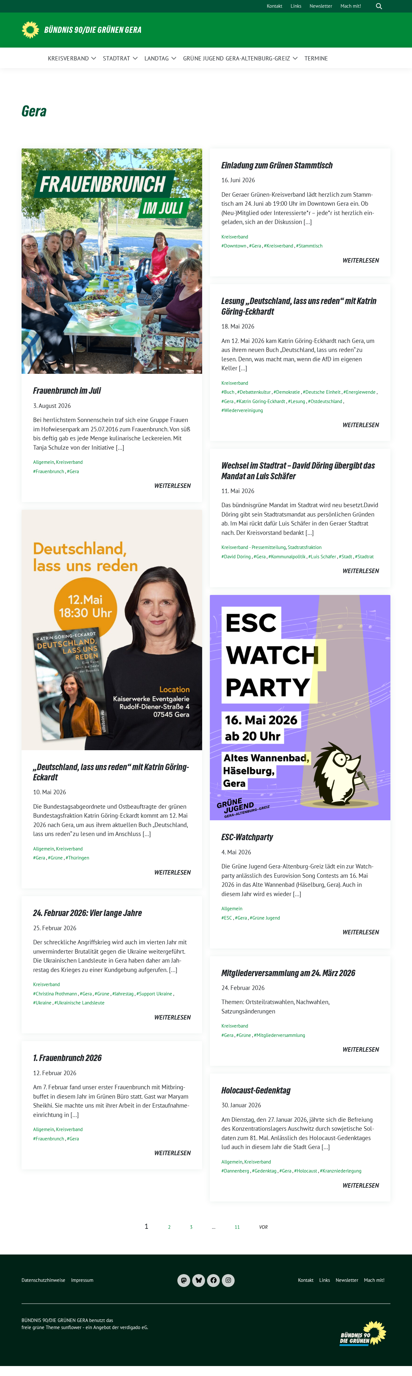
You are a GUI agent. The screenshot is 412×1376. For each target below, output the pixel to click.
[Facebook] (213, 1280)
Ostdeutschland (326, 401)
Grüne (57, 858)
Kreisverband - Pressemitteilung (253, 547)
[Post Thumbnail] (112, 260)
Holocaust (307, 1171)
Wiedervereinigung (243, 410)
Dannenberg (236, 1171)
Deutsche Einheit (323, 392)
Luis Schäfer (323, 556)
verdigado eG (133, 1327)
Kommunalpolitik (288, 556)
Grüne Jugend (266, 918)
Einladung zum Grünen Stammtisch (277, 165)
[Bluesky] (198, 1280)
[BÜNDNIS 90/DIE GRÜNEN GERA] (30, 29)
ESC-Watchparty (247, 837)
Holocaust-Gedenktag (256, 1090)
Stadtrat (366, 556)
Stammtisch (311, 246)
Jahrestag (124, 994)
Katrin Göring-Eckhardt (262, 401)
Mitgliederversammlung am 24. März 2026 (288, 973)
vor (263, 1227)
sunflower (71, 1327)
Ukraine (44, 1003)
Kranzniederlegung (342, 1171)
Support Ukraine (155, 994)
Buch (229, 392)
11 (237, 1227)
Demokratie (288, 392)
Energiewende (361, 392)
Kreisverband (69, 462)
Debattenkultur (255, 392)
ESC (228, 918)
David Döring (237, 556)
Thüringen (78, 858)
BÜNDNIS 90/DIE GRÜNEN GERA (93, 30)
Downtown (235, 246)
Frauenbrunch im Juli (67, 390)
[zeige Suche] (379, 6)
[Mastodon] (183, 1280)
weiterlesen (172, 486)
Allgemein (43, 462)
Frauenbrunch (50, 471)
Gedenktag (265, 1171)
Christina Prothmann (56, 994)
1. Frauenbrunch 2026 (67, 1058)
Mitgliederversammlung (281, 1035)
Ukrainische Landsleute (81, 1003)
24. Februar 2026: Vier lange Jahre (87, 913)
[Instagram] (228, 1280)
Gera (74, 471)
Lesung (298, 401)
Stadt (347, 556)
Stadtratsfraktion (305, 547)
